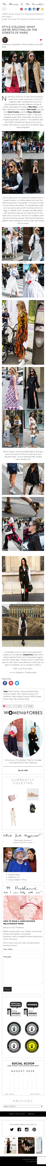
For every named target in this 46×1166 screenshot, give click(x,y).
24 (14, 1088)
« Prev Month (9, 1094)
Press (31, 1114)
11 (18, 1082)
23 (10, 1088)
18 (18, 1085)
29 (36, 1088)
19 (23, 1085)
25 (19, 1088)
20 (28, 1085)
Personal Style (27, 691)
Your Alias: (8, 949)
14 (32, 1082)
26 (23, 1088)
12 (23, 1082)
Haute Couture (28, 694)
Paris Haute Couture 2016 (23, 696)
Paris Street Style (21, 699)
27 (27, 1088)
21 (32, 1085)
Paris (19, 694)
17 (14, 1085)
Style (11, 699)
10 (14, 1082)
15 (36, 1082)
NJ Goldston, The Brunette (22, 44)
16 (10, 1085)
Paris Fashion (14, 691)
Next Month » (35, 1094)
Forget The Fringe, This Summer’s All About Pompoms (23, 19)
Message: (7, 957)
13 (27, 1082)
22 (36, 1085)
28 (32, 1088)
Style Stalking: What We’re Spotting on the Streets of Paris (19, 29)
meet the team (17, 1114)
